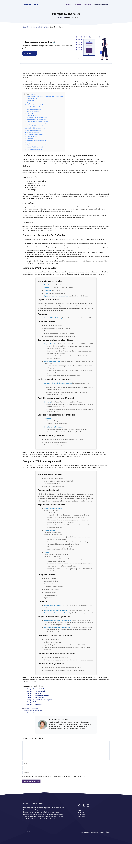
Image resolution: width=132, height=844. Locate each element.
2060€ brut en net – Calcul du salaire (33, 710)
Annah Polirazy (72, 17)
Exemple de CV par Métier (101, 4)
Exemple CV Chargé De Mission (32, 712)
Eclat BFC (81, 810)
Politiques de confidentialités (89, 832)
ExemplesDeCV (30, 4)
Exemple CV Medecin (33, 702)
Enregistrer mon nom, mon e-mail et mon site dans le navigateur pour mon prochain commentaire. (54, 776)
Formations (87, 4)
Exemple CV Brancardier (34, 693)
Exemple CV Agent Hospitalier (36, 691)
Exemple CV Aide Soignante (36, 697)
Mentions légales (105, 832)
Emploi (68, 4)
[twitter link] (84, 805)
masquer (33, 94)
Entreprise (77, 4)
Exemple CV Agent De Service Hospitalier (40, 700)
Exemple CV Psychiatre (34, 704)
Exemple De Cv (27, 27)
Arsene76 (81, 812)
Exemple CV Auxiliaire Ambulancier (38, 695)
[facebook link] (88, 805)
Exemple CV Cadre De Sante (36, 689)
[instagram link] (79, 805)
